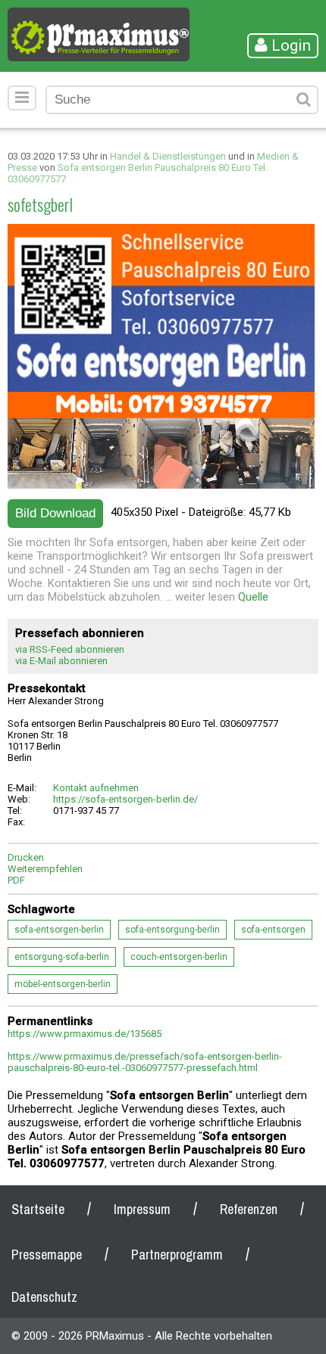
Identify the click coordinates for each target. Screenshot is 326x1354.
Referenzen (248, 1209)
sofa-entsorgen (273, 929)
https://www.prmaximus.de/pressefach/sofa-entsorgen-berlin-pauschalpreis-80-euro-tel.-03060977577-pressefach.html (145, 1062)
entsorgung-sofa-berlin (61, 957)
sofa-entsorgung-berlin (172, 929)
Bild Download (55, 513)
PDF (16, 880)
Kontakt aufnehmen (96, 787)
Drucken (26, 857)
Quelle (253, 597)
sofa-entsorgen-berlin (59, 929)
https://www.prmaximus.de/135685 (84, 1033)
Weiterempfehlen (45, 868)
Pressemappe (46, 1254)
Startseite (37, 1209)
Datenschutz (44, 1296)
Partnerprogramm (177, 1254)
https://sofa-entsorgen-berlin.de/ (125, 799)
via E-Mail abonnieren (61, 660)
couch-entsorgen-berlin (178, 957)
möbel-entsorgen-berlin (62, 984)
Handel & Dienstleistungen (168, 156)
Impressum (142, 1209)
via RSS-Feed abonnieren (69, 649)
